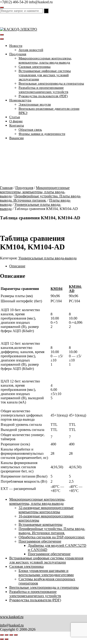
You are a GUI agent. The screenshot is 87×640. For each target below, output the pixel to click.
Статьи (14, 117)
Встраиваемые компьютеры (40, 524)
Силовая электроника (35, 67)
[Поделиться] (11, 635)
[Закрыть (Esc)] (16, 635)
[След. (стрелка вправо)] (6, 639)
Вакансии (16, 138)
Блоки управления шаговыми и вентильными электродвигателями (46, 573)
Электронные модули (35, 104)
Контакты (16, 125)
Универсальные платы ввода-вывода (47, 258)
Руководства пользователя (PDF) (43, 96)
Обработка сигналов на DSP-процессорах (52, 537)
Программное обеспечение (40, 541)
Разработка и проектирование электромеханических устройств (35, 594)
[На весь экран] (6, 635)
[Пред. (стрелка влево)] (2, 639)
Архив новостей (31, 50)
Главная (6, 188)
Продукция (17, 54)
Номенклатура (20, 100)
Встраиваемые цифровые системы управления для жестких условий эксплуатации (45, 75)
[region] (43, 165)
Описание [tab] (17, 266)
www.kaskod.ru (11, 617)
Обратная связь (30, 129)
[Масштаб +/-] (2, 635)
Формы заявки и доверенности (42, 134)
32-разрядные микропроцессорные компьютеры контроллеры (46, 510)
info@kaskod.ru (12, 625)
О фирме (16, 121)
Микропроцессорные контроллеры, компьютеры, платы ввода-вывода (35, 192)
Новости (15, 46)
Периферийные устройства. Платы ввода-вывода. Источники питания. (40, 198)
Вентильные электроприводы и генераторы (51, 83)
